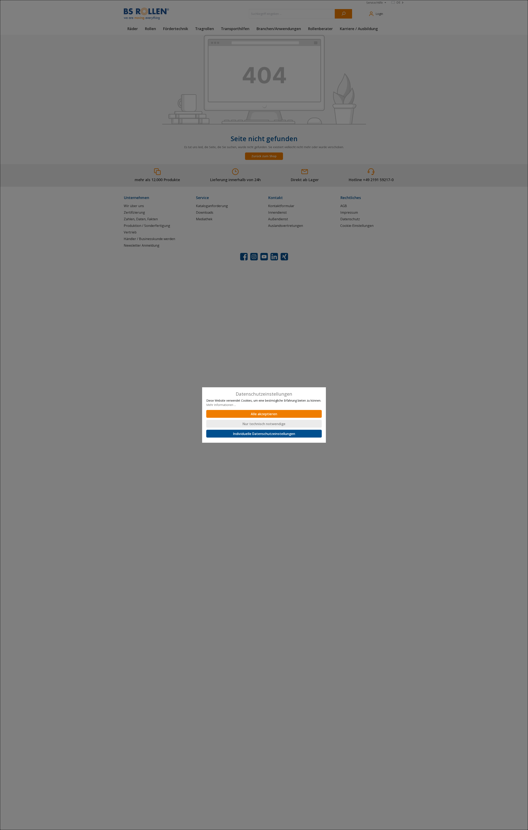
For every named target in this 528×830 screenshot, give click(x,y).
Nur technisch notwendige (264, 424)
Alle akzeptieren (264, 414)
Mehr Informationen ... (221, 405)
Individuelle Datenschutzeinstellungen (264, 433)
